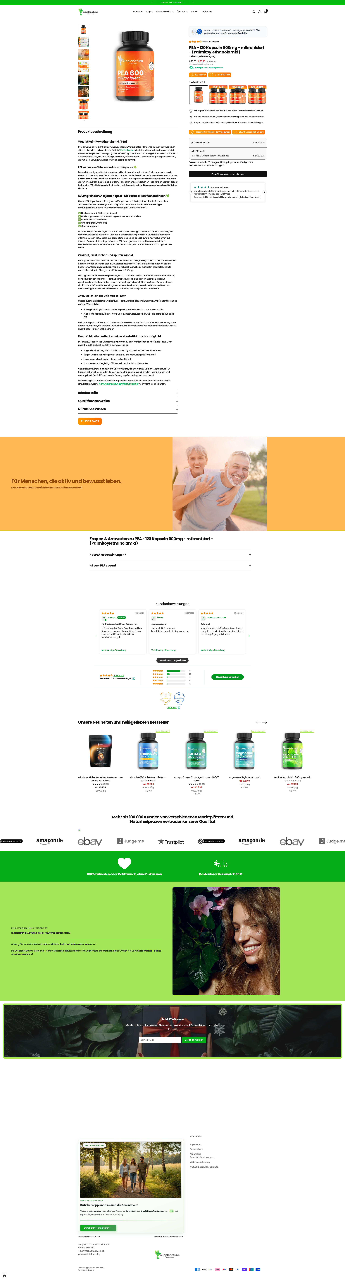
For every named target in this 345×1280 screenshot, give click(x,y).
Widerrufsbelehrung (200, 1162)
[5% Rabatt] (218, 94)
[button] (195, 41)
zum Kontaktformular (89, 1254)
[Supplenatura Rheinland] (88, 11)
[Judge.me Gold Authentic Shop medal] (165, 697)
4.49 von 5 (118, 675)
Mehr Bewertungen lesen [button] (172, 660)
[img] (108, 613)
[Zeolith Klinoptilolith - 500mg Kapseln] (292, 751)
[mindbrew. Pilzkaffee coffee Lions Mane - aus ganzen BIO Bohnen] (100, 751)
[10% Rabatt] (237, 94)
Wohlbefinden (126, 150)
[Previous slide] (96, 636)
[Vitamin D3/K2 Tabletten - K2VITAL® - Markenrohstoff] (148, 751)
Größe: (197, 82)
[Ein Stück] (198, 94)
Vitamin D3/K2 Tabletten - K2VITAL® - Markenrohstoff (148, 779)
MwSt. (201, 64)
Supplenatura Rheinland (94, 1267)
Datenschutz (196, 1149)
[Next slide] (249, 636)
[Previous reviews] (191, 192)
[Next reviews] (264, 192)
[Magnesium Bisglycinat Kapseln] (244, 751)
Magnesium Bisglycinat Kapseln (244, 777)
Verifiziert (172, 707)
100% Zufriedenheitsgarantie (204, 1166)
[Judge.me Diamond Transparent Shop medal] (179, 697)
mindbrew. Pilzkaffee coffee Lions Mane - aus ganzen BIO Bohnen (100, 779)
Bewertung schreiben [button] (227, 677)
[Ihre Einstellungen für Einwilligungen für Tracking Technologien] (4, 1275)
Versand (210, 64)
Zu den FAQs (90, 421)
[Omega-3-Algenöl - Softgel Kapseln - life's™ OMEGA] (196, 751)
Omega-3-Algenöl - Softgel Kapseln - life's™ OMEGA (196, 779)
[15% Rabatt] (257, 94)
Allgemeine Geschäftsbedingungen (202, 1155)
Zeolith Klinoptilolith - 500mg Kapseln (292, 777)
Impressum (195, 1144)
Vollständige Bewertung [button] (114, 650)
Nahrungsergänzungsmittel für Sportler (118, 383)
